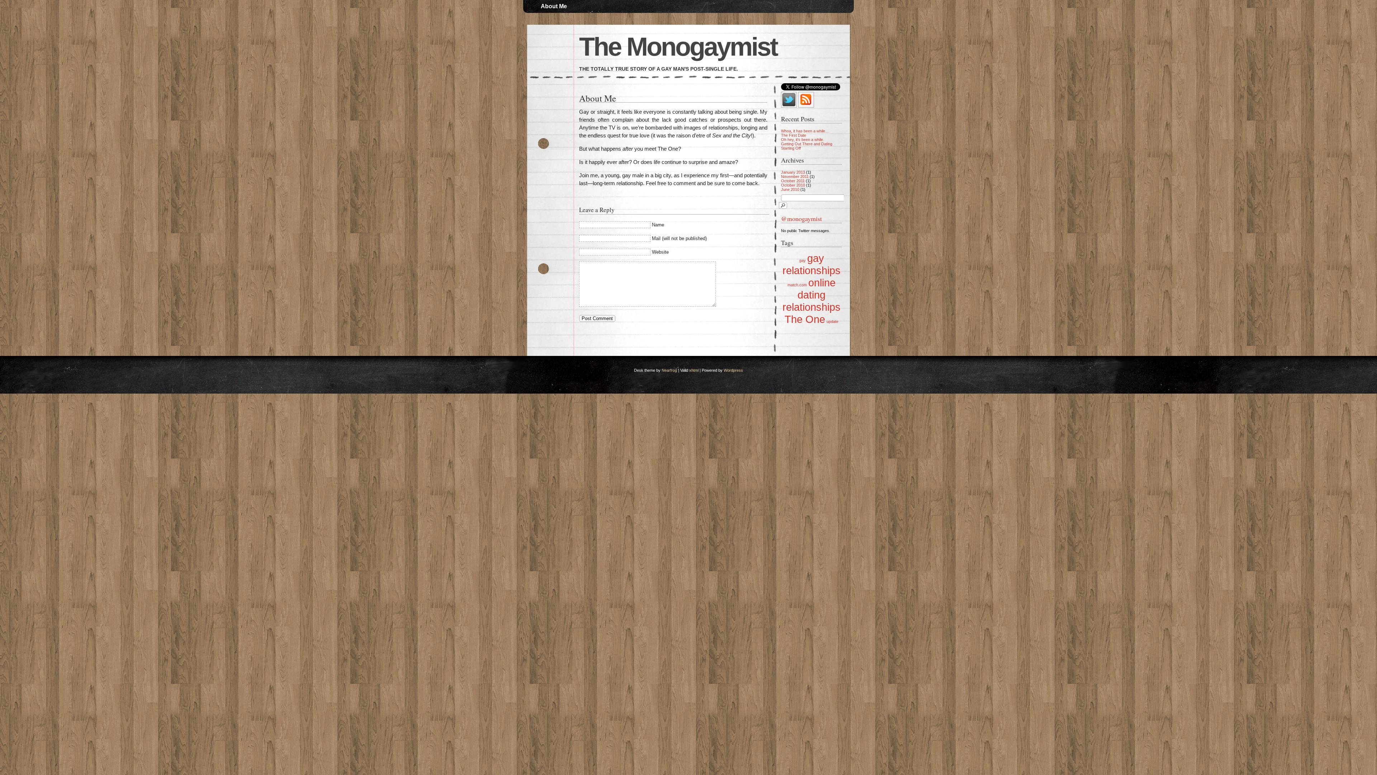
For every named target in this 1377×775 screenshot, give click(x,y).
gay (802, 260)
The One (805, 319)
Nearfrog (669, 370)
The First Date (793, 135)
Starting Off (791, 148)
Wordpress (733, 370)
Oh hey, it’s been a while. (802, 139)
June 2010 (790, 189)
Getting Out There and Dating (806, 144)
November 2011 (795, 176)
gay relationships (811, 264)
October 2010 (793, 185)
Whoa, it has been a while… (805, 131)
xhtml (694, 370)
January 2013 (793, 172)
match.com (797, 285)
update (832, 321)
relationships (811, 307)
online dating (817, 289)
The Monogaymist (678, 46)
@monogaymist (801, 218)
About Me (554, 6)
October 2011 (793, 181)
